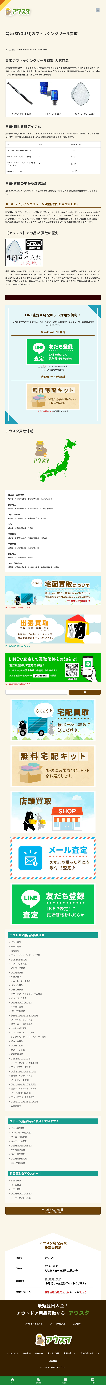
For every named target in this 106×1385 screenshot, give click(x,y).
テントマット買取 (19, 959)
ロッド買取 (16, 1180)
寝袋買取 (15, 950)
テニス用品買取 (18, 1128)
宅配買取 (38, 1383)
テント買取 (16, 942)
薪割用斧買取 (17, 1054)
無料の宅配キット (45, 411)
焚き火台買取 (17, 1041)
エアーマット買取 (18, 963)
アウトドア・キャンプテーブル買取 (26, 993)
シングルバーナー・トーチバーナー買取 (28, 1036)
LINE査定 (42, 366)
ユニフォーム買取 (19, 1141)
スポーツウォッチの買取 (21, 1145)
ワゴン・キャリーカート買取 (23, 1071)
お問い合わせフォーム (56, 1292)
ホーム (12, 1383)
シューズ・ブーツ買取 (20, 980)
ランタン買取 (17, 985)
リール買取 (16, 1184)
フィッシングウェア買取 (21, 1193)
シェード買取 (17, 972)
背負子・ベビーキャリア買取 (23, 1088)
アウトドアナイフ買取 (21, 1058)
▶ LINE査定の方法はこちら (18, 684)
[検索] (85, 692)
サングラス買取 (18, 1011)
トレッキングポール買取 (21, 1002)
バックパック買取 (18, 998)
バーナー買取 (17, 989)
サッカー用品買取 (19, 1136)
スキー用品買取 (18, 1154)
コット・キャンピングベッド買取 (25, 955)
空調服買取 (16, 1105)
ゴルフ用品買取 (18, 1162)
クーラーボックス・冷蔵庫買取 (24, 1062)
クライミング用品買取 (21, 1092)
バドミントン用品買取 (21, 1132)
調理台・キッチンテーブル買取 (24, 1015)
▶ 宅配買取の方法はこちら (18, 607)
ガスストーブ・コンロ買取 (22, 1032)
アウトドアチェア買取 (21, 1067)
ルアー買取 (16, 1189)
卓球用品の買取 (18, 1149)
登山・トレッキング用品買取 (23, 1084)
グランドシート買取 (20, 1079)
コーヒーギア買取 (19, 1028)
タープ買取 (16, 946)
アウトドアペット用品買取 (22, 1097)
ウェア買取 (16, 976)
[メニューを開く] (98, 10)
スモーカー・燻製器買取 (21, 1024)
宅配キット (65, 1383)
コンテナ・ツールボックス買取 (24, 1101)
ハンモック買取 (18, 967)
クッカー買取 (17, 1006)
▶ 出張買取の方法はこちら (18, 645)
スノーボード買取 (19, 1158)
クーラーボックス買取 (21, 1197)
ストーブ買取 (17, 1045)
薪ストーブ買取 (18, 1049)
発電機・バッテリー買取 (21, 1075)
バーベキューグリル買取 (21, 1019)
